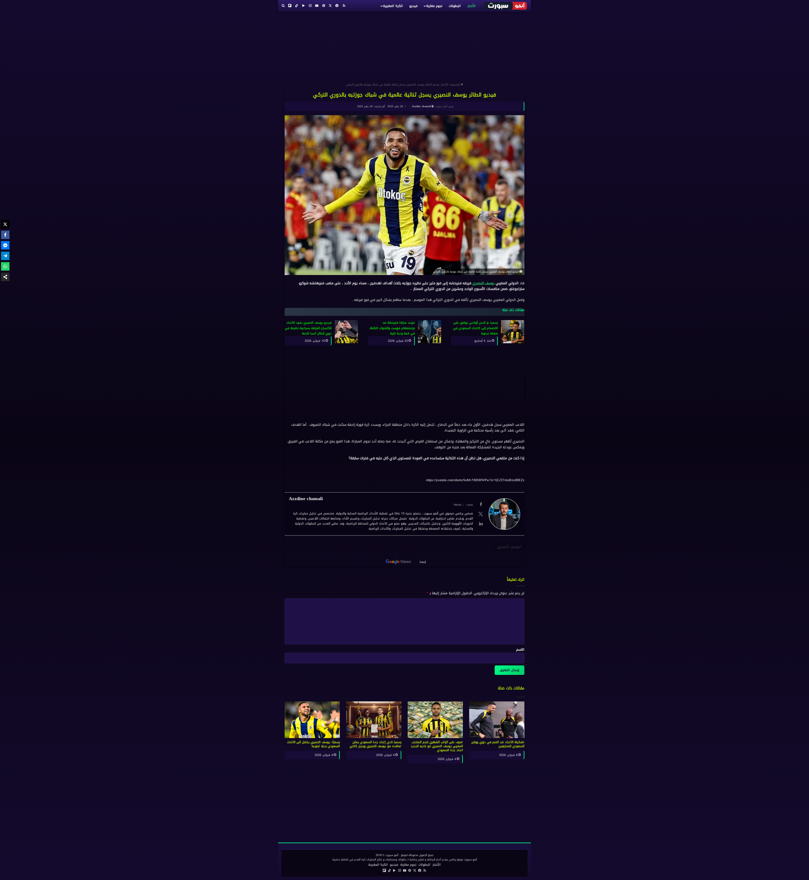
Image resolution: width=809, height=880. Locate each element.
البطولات (455, 6)
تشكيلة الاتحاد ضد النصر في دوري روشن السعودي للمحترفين (497, 744)
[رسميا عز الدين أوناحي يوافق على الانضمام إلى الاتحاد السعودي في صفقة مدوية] (512, 331)
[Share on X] (5, 224)
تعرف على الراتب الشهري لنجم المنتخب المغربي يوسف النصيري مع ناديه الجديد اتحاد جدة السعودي (437, 746)
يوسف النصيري (483, 283)
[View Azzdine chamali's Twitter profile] (480, 514)
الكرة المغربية (393, 6)
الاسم (520, 649)
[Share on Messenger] (5, 245)
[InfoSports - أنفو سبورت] (505, 5)
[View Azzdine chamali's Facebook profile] (480, 504)
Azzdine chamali (421, 106)
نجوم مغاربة (434, 6)
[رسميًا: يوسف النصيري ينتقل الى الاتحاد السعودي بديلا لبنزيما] (312, 719)
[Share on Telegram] (5, 256)
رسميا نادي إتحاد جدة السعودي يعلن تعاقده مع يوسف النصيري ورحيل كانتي (376, 744)
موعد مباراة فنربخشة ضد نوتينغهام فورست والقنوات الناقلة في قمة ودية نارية (392, 328)
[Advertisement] (404, 45)
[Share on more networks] (5, 277)
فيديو (413, 6)
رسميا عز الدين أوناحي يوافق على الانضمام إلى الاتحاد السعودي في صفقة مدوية (475, 328)
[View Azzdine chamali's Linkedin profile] (480, 523)
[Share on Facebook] (5, 235)
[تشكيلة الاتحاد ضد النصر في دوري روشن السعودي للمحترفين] (496, 719)
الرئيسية (455, 84)
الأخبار (471, 6)
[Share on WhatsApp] (5, 266)
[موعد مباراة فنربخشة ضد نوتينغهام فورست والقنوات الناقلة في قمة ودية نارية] (429, 331)
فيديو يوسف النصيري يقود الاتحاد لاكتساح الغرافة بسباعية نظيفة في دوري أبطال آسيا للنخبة (308, 328)
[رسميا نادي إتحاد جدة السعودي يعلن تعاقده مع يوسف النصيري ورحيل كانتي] (373, 719)
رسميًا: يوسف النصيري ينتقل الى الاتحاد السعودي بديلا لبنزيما (313, 744)
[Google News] (398, 561)
